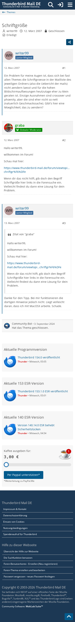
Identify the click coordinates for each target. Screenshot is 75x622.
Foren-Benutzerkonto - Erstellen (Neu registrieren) (31, 563)
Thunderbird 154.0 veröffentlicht (39, 357)
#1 (64, 68)
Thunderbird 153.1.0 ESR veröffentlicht (43, 391)
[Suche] (51, 5)
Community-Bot (22, 323)
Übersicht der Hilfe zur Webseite (21, 551)
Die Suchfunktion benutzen (18, 557)
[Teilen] (69, 42)
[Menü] (70, 5)
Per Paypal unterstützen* (23, 475)
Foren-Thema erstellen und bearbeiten (24, 570)
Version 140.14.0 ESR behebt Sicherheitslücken (36, 427)
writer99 (12, 31)
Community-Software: (22, 606)
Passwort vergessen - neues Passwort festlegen (29, 576)
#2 (64, 140)
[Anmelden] (60, 5)
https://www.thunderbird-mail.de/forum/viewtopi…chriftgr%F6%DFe (34, 265)
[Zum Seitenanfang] (69, 616)
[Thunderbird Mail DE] (21, 5)
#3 (64, 223)
